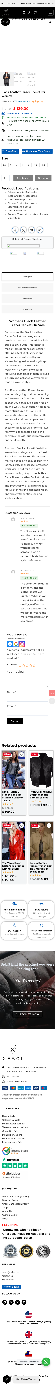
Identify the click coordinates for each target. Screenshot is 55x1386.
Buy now (43, 178)
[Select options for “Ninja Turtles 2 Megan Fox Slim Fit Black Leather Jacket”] (23, 780)
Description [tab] (27, 276)
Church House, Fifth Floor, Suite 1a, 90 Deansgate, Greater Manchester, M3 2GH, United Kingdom (29, 1343)
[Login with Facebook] (10, 644)
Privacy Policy (34, 1380)
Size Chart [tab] (27, 309)
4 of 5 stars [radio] (30, 665)
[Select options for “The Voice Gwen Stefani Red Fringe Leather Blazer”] (23, 850)
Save (8, 754)
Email (11, 706)
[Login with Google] (16, 644)
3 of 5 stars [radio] (27, 665)
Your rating (12, 664)
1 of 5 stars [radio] (19, 665)
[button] (24, 12)
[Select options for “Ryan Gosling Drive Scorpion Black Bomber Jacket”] (51, 780)
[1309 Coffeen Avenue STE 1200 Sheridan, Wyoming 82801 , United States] (29, 1315)
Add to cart (23, 178)
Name (11, 692)
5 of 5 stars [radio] (34, 665)
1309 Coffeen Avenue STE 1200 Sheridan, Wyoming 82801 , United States (28, 1323)
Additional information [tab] (27, 287)
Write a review (22, 101)
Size (5, 158)
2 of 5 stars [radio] (23, 665)
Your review (16, 671)
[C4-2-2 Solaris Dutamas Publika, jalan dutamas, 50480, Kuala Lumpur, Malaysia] (29, 1355)
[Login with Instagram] (22, 644)
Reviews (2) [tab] (27, 298)
